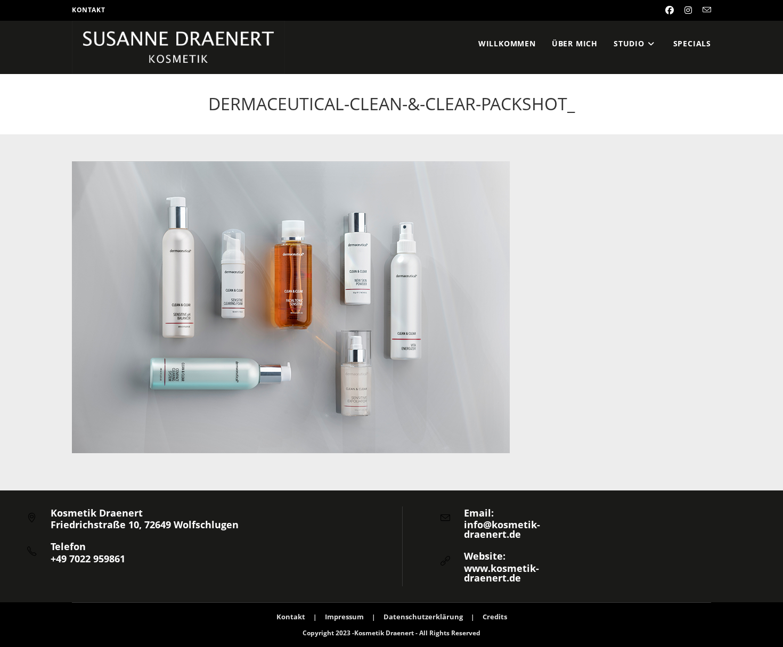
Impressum (344, 616)
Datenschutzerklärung (423, 616)
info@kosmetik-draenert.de (502, 529)
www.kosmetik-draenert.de (501, 573)
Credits (495, 616)
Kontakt (88, 9)
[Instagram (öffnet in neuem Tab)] (688, 10)
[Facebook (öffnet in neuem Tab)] (669, 10)
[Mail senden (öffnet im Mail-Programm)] (704, 10)
